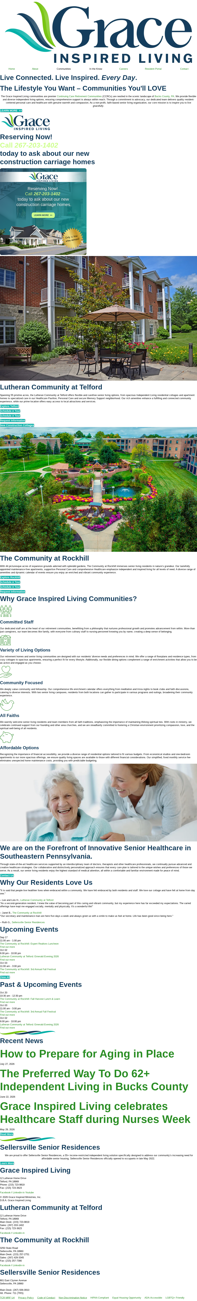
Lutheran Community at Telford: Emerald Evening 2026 (29, 956)
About (35, 69)
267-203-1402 (36, 145)
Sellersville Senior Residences (28, 922)
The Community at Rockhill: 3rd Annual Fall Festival (28, 969)
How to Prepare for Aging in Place (88, 1054)
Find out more (7, 947)
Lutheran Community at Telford (36, 900)
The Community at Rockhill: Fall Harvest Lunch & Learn (30, 999)
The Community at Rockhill (27, 912)
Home (12, 69)
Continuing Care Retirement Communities (79, 96)
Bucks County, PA (164, 96)
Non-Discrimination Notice (73, 1297)
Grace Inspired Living (35, 1170)
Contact (184, 69)
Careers (123, 69)
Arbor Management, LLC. (13, 1286)
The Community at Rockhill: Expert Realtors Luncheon (29, 943)
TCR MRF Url (7, 1297)
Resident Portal (153, 69)
